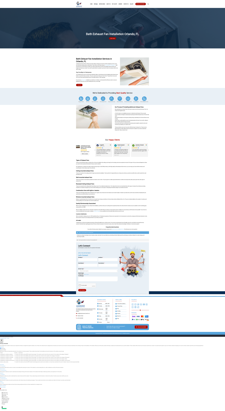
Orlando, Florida (80, 315)
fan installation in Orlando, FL (110, 65)
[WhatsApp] (2, 408)
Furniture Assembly (128, 101)
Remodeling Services (144, 101)
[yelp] (132, 307)
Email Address (81, 263)
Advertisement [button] (3, 377)
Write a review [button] (85, 153)
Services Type (81, 268)
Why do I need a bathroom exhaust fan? (86, 232)
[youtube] (144, 304)
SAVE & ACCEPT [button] (3, 385)
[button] (148, 150)
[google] (147, 304)
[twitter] (138, 304)
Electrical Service (95, 101)
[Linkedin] (141, 304)
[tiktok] (138, 307)
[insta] (135, 304)
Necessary (3, 348)
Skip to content (3, 387)
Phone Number (101, 263)
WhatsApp (5, 408)
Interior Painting (120, 101)
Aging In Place (81, 101)
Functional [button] (2, 364)
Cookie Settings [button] (3, 338)
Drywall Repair (136, 101)
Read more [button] (98, 155)
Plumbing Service (103, 101)
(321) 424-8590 (80, 318)
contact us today (97, 211)
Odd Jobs (88, 101)
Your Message (81, 275)
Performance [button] (2, 368)
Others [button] (1, 381)
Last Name (100, 257)
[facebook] (132, 304)
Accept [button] (8, 338)
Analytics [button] (1, 373)
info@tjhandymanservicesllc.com (83, 313)
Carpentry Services (111, 101)
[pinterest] (135, 307)
